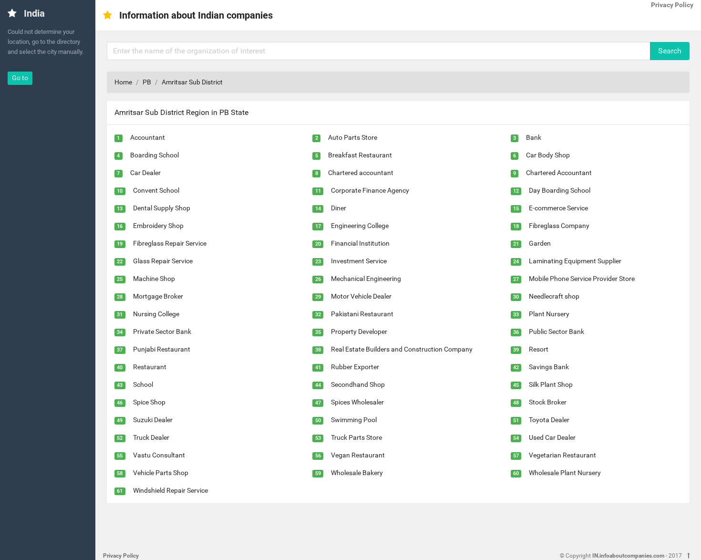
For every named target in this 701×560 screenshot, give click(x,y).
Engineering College (360, 225)
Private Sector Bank (162, 331)
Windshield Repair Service (170, 490)
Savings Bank (549, 367)
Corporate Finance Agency (370, 190)
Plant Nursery (549, 314)
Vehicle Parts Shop (160, 473)
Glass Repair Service (163, 261)
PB (147, 82)
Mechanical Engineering (366, 278)
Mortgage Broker (158, 296)
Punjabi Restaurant (161, 349)
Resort (538, 349)
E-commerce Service (558, 208)
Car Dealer (145, 172)
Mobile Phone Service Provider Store (582, 278)
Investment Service (359, 261)
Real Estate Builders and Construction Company (402, 349)
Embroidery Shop (158, 225)
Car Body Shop (548, 155)
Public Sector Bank (556, 331)
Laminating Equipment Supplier (575, 261)
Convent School (156, 190)
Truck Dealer (151, 437)
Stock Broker (548, 402)
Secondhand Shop (358, 384)
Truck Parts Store (356, 437)
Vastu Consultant (159, 455)
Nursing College (156, 314)
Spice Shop (149, 402)
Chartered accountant (360, 172)
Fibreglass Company (559, 225)
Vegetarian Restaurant (562, 455)
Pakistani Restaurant (362, 314)
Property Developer (359, 331)
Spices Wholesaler (357, 402)
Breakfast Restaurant (360, 155)
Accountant (147, 137)
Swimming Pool (354, 420)
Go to (20, 78)
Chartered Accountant (559, 172)
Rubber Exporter (355, 367)
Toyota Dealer (549, 420)
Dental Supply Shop (161, 208)
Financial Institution (360, 243)
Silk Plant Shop (551, 384)
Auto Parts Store (352, 137)
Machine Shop (154, 278)
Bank (533, 137)
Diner (338, 208)
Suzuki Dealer (153, 420)
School (143, 384)
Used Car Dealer (552, 437)
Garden (540, 243)
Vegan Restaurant (358, 455)
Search (669, 50)
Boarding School (154, 155)
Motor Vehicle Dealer (361, 296)
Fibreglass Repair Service (169, 243)
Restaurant (149, 367)
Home (123, 82)
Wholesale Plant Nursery (565, 473)
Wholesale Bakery (357, 473)
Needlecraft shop (554, 296)
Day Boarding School (559, 190)
